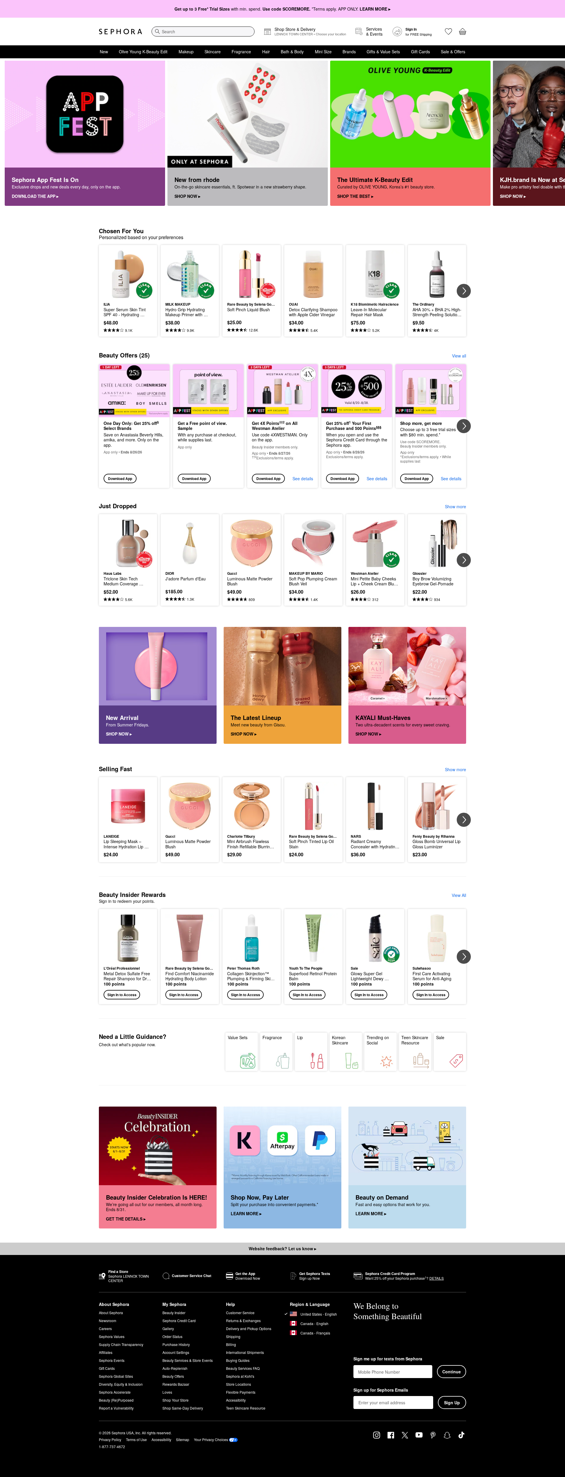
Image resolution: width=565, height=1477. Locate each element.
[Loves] (448, 31)
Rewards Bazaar (175, 1384)
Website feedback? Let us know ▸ (282, 1248)
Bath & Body (292, 51)
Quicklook (128, 294)
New (104, 51)
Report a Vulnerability (116, 1407)
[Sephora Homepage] (120, 31)
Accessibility (236, 1400)
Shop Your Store (175, 1400)
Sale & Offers (453, 51)
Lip (300, 1037)
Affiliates (105, 1352)
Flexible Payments (240, 1392)
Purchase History (176, 1344)
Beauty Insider (173, 1312)
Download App (120, 478)
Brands (349, 51)
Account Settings (175, 1352)
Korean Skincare (340, 1040)
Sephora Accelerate (115, 1392)
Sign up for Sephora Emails (380, 1390)
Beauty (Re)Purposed (116, 1400)
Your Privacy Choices (211, 1439)
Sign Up (452, 1402)
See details (303, 478)
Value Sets (237, 1037)
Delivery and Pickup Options (248, 1328)
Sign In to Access (122, 994)
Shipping (233, 1336)
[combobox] (203, 32)
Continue (451, 1372)
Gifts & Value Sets (383, 51)
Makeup (186, 51)
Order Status (172, 1336)
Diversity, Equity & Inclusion (121, 1384)
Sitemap (182, 1439)
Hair (266, 51)
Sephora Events (111, 1360)
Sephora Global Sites (116, 1376)
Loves (167, 1392)
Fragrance (241, 51)
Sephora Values (111, 1336)
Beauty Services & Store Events (187, 1360)
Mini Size (323, 51)
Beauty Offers (173, 1376)
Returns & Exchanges (243, 1320)
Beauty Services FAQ (243, 1368)
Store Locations (238, 1384)
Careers (105, 1328)
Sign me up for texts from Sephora (387, 1359)
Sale (440, 1037)
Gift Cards (420, 51)
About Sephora (111, 1312)
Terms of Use (136, 1439)
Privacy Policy (110, 1439)
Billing (231, 1344)
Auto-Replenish (174, 1368)
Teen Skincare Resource (414, 1040)
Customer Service (240, 1312)
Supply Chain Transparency (121, 1344)
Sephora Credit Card (179, 1320)
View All (459, 895)
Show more (455, 506)
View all (459, 356)
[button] (128, 956)
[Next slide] (553, 133)
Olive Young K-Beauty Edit (143, 51)
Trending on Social (378, 1040)
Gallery (168, 1328)
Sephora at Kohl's (240, 1376)
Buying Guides (238, 1360)
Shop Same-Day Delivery (182, 1407)
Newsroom (107, 1320)
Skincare (213, 51)
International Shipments (245, 1352)
